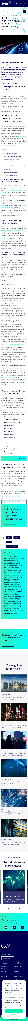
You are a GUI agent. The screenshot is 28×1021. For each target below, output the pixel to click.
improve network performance (8, 377)
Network (10, 751)
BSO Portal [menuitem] (3, 971)
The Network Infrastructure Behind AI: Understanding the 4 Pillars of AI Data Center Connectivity (12, 814)
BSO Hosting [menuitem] (4, 976)
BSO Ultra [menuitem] (3, 968)
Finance (16, 537)
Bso (2, 260)
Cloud (9, 537)
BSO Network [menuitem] (4, 966)
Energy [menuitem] (15, 979)
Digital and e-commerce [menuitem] (19, 976)
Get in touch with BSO (6, 490)
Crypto (9, 542)
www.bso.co (14, 613)
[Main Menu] (24, 3)
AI (8, 809)
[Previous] (10, 909)
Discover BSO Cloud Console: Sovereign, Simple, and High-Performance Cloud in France (12, 784)
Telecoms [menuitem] (16, 974)
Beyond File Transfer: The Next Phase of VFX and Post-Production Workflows (13, 755)
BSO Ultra (20, 493)
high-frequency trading (6, 292)
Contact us (14, 1019)
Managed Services (12, 546)
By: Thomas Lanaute (6, 29)
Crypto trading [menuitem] (17, 968)
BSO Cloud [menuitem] (3, 974)
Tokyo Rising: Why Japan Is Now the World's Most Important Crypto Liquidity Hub (13, 726)
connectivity (11, 839)
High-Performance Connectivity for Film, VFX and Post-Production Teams (13, 843)
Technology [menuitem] (16, 971)
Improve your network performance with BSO (12, 502)
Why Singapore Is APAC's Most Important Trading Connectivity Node (13, 698)
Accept (14, 1011)
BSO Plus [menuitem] (3, 979)
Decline (14, 1014)
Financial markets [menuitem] (17, 966)
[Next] (17, 909)
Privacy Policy (9, 992)
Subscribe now (8, 523)
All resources (6, 11)
